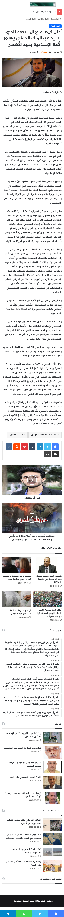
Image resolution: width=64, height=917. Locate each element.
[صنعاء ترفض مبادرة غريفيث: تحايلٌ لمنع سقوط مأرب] (16, 565)
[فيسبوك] (55, 446)
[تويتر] (47, 446)
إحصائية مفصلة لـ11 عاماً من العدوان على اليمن (23, 863)
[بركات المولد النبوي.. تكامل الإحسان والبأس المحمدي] (52, 738)
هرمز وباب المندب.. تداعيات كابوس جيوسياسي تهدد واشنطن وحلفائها (23, 836)
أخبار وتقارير (43, 19)
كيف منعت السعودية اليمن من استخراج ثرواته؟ (26, 851)
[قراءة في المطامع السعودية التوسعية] (52, 752)
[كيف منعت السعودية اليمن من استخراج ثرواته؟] (52, 852)
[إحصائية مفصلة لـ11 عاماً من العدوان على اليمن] (52, 866)
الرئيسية (55, 19)
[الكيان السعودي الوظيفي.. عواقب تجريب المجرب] (52, 767)
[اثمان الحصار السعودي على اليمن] (52, 782)
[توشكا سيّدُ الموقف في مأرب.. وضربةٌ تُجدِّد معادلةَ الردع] (52, 798)
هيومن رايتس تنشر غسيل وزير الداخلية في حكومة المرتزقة (49, 579)
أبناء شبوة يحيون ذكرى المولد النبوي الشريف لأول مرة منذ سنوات (49, 613)
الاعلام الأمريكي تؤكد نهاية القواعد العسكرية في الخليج (24, 821)
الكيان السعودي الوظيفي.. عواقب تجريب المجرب (24, 764)
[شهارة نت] (43, 4)
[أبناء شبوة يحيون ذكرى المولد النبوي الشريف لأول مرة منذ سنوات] (47, 599)
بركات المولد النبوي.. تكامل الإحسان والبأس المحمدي (23, 735)
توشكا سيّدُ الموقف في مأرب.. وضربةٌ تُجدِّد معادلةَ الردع (23, 795)
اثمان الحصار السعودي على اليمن (25, 777)
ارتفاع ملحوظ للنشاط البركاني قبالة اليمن (20, 612)
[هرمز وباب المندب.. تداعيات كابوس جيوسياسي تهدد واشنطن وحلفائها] (52, 839)
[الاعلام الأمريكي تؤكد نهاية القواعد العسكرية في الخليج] (52, 824)
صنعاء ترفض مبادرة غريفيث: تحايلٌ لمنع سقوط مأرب (17, 577)
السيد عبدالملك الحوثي (44, 435)
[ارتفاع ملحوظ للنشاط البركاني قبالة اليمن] (16, 599)
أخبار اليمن (31, 19)
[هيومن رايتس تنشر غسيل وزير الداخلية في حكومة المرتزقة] (47, 565)
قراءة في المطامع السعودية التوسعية (22, 748)
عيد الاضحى (16, 435)
